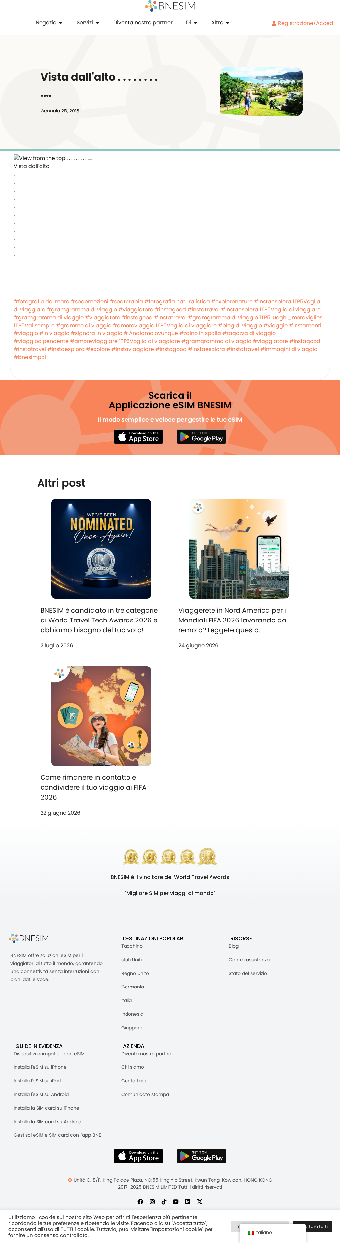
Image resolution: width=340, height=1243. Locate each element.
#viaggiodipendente (41, 341)
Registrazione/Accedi (306, 23)
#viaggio (275, 325)
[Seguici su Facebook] (140, 1201)
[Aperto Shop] (60, 23)
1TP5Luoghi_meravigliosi (291, 317)
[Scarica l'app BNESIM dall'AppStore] (138, 1156)
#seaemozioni (89, 301)
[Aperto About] (195, 23)
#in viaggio (54, 333)
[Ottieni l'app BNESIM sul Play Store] (201, 436)
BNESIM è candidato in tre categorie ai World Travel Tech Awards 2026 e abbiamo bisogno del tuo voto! (99, 620)
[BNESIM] (33, 938)
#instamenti (305, 325)
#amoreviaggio (133, 325)
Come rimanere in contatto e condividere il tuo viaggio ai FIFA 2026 (93, 787)
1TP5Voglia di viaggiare (290, 309)
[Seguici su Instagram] (152, 1201)
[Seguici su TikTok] (164, 1201)
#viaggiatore (135, 309)
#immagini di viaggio (288, 349)
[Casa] (170, 6)
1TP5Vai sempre (34, 325)
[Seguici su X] (199, 1201)
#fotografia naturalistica (177, 301)
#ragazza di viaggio (249, 333)
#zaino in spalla (200, 333)
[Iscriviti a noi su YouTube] (175, 1201)
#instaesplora (272, 301)
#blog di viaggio (240, 325)
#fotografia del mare (41, 301)
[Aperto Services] (97, 23)
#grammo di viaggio (83, 325)
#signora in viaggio (96, 333)
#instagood (170, 309)
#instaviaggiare (132, 349)
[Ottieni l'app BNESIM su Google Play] (201, 1156)
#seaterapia (126, 301)
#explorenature (232, 301)
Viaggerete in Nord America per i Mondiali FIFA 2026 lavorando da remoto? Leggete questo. (232, 620)
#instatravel (203, 309)
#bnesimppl (30, 357)
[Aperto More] (227, 23)
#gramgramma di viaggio (82, 309)
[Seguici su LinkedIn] (187, 1201)
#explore (98, 349)
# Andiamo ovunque (151, 333)
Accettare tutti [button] (312, 1226)
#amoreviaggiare (94, 341)
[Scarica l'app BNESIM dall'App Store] (138, 436)
